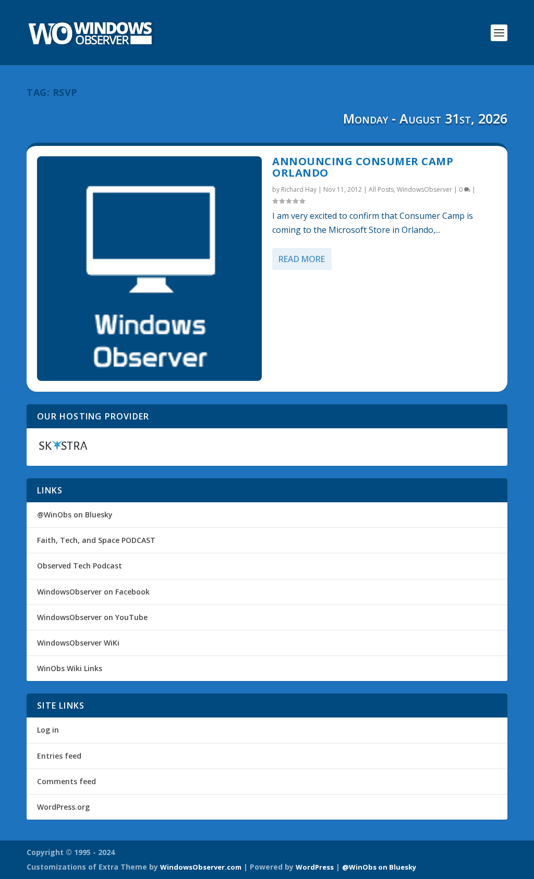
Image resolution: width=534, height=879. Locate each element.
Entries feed (59, 756)
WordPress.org (63, 807)
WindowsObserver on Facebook (93, 592)
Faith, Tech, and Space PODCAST (96, 540)
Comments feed (66, 781)
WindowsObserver (424, 189)
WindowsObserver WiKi (78, 643)
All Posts (381, 189)
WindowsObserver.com (200, 867)
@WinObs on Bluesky (75, 514)
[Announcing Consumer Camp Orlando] (149, 268)
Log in (48, 730)
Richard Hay (299, 189)
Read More (301, 259)
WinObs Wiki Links (69, 668)
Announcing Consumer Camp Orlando (362, 167)
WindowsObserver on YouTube (92, 617)
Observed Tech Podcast (79, 566)
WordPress (315, 867)
